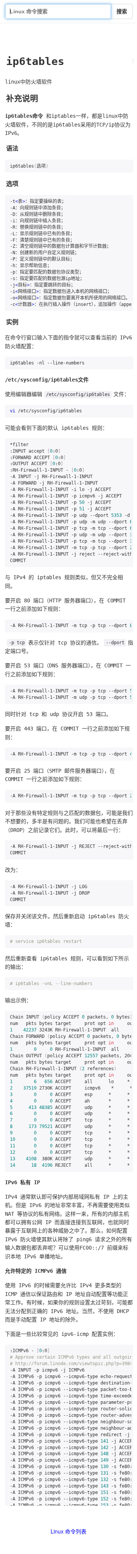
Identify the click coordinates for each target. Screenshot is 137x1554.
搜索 (121, 11)
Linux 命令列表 (68, 1531)
